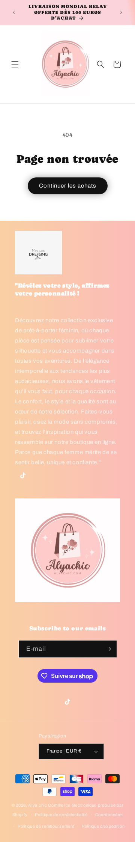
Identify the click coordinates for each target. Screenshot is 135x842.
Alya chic (37, 805)
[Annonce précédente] (14, 12)
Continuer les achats (67, 186)
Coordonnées (109, 814)
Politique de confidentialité (61, 814)
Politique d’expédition (103, 826)
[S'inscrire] (108, 649)
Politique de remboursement (46, 826)
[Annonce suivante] (121, 12)
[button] (15, 64)
